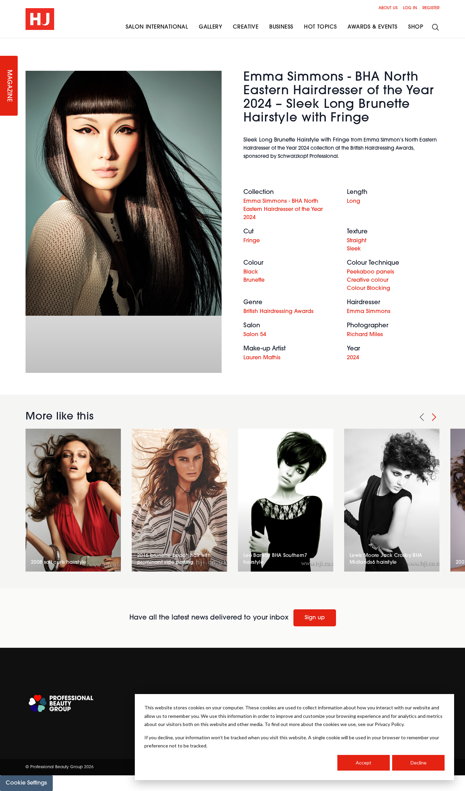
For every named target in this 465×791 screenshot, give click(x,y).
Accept (363, 762)
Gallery (210, 27)
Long (353, 201)
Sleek (354, 249)
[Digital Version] (5, 42)
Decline (419, 762)
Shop (415, 27)
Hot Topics (320, 27)
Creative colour (367, 280)
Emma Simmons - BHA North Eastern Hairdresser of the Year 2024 (283, 209)
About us (388, 8)
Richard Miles (365, 334)
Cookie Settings (26, 783)
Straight (356, 241)
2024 (353, 358)
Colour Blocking (368, 288)
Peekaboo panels (370, 272)
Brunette (253, 280)
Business (281, 27)
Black (250, 272)
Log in (410, 8)
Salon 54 (254, 334)
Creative (245, 27)
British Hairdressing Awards (278, 311)
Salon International (157, 27)
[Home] (40, 19)
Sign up (315, 618)
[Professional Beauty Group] (61, 703)
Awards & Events (372, 27)
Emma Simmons (368, 311)
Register (430, 8)
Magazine (9, 86)
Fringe (251, 241)
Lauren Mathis (261, 358)
